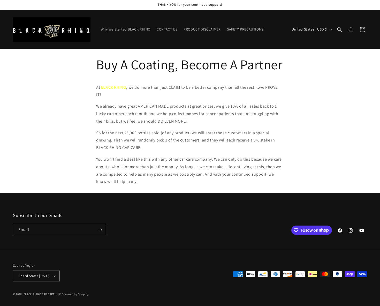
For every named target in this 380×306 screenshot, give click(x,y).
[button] (339, 29)
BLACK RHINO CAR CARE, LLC (42, 294)
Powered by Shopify (75, 294)
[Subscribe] (100, 230)
